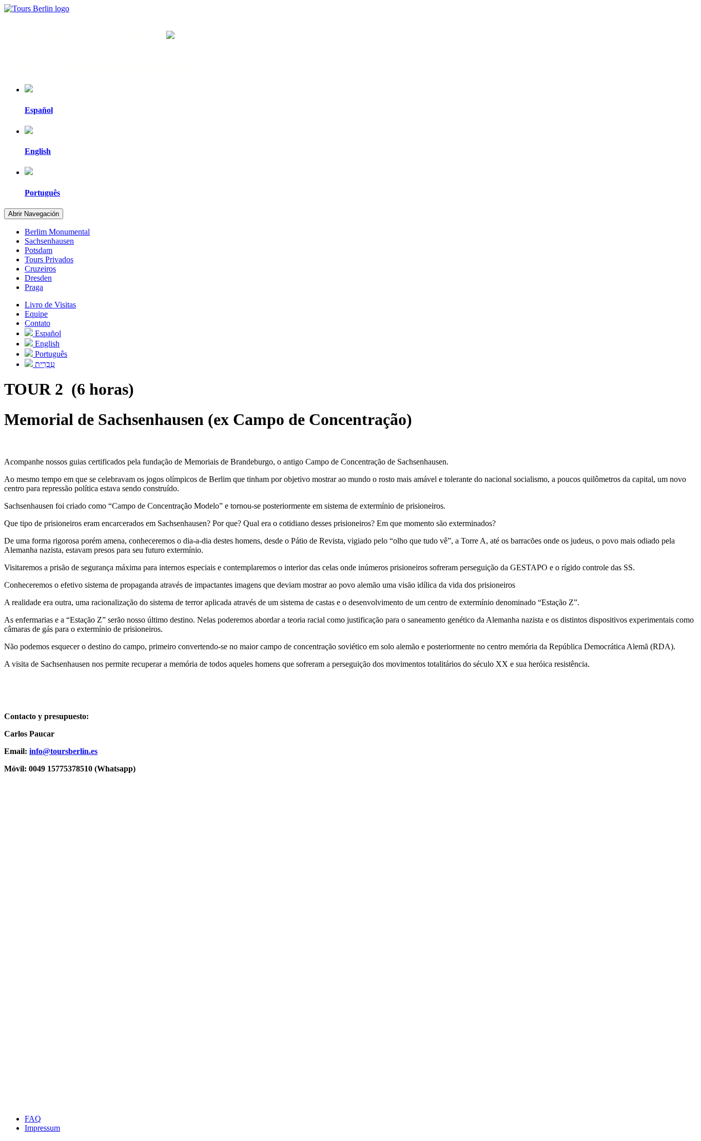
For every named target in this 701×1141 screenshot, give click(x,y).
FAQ (33, 1118)
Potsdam (38, 250)
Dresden (38, 278)
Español (47, 333)
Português (50, 354)
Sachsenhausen (49, 241)
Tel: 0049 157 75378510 (85, 33)
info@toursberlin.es (131, 63)
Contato (37, 323)
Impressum (42, 1128)
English (46, 343)
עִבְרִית (44, 364)
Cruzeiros (40, 268)
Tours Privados (49, 259)
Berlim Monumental (57, 231)
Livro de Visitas (50, 304)
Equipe (36, 314)
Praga (34, 287)
